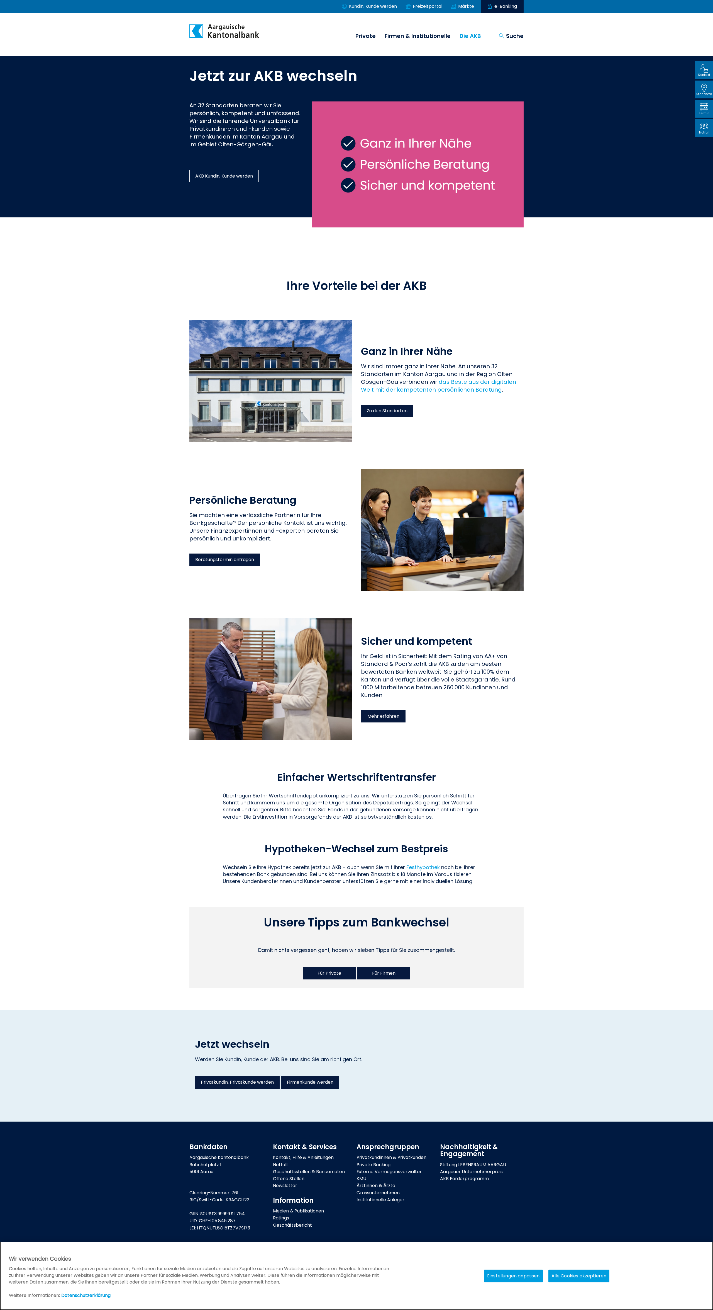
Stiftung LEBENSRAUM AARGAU (473, 1164)
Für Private (329, 973)
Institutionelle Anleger (380, 1200)
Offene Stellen (288, 1178)
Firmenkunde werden (310, 1082)
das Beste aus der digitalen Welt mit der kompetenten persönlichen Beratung (438, 386)
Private (365, 36)
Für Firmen (383, 973)
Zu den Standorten (387, 410)
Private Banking (373, 1164)
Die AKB (470, 36)
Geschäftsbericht (292, 1225)
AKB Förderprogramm (464, 1178)
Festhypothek (423, 867)
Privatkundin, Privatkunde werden (237, 1082)
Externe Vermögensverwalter (389, 1171)
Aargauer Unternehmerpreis (471, 1171)
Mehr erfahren (383, 716)
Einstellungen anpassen (513, 1276)
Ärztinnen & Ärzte (375, 1185)
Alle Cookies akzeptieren (579, 1276)
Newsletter (285, 1185)
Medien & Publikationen (298, 1211)
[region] (356, 1276)
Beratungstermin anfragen (224, 559)
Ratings (281, 1218)
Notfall (280, 1164)
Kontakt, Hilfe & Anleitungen (303, 1157)
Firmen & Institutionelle (418, 36)
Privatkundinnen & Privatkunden (391, 1157)
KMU (361, 1178)
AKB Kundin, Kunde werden (224, 176)
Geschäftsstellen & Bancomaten (309, 1171)
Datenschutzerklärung (86, 1295)
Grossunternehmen (378, 1193)
